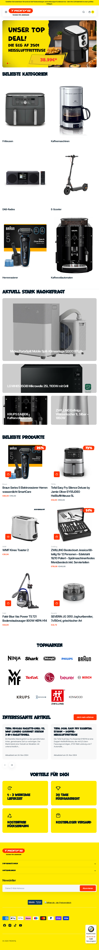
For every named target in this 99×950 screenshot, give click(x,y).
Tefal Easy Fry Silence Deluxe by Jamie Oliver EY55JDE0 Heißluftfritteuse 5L (70, 491)
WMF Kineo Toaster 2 (15, 550)
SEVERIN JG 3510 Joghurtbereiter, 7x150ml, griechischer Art (72, 618)
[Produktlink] (25, 472)
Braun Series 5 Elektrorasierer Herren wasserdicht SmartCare (24, 489)
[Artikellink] (25, 741)
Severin (54, 613)
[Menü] (95, 926)
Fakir (4, 613)
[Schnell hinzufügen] (8, 474)
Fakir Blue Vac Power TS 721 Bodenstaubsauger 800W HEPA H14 (24, 618)
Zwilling (54, 547)
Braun (4, 484)
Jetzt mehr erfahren (85, 717)
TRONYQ (12, 941)
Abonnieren (88, 888)
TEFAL (53, 484)
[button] (6, 12)
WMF (4, 547)
